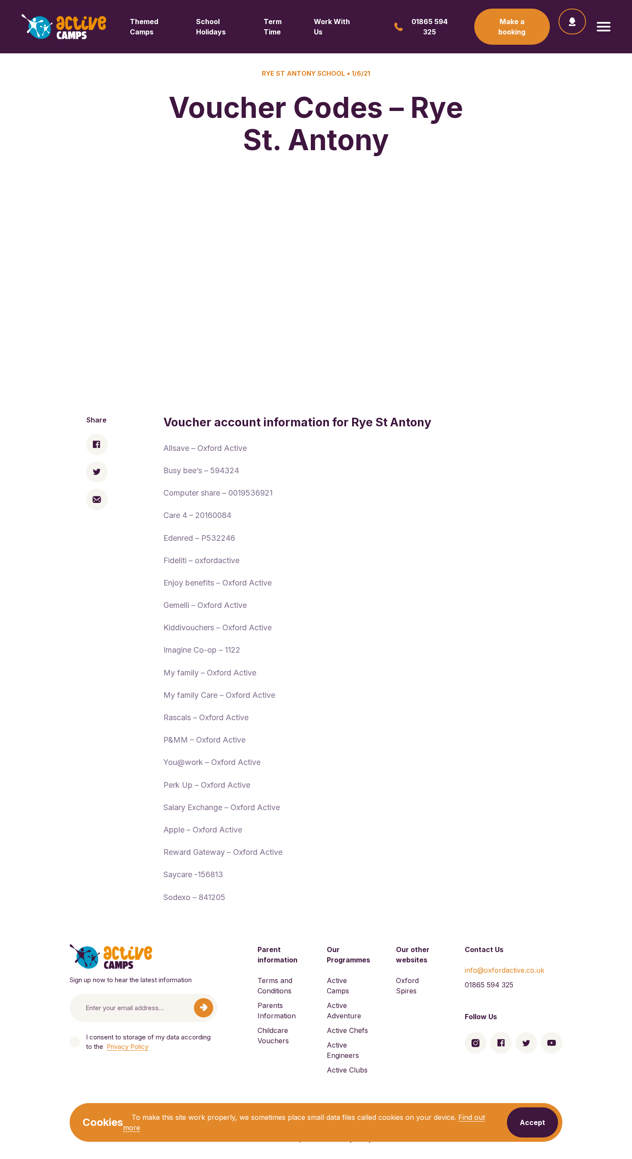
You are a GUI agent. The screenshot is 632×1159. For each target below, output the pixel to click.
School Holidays (211, 26)
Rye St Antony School (303, 73)
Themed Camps (144, 26)
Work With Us (332, 26)
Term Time (273, 26)
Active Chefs (347, 1030)
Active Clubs (347, 1070)
